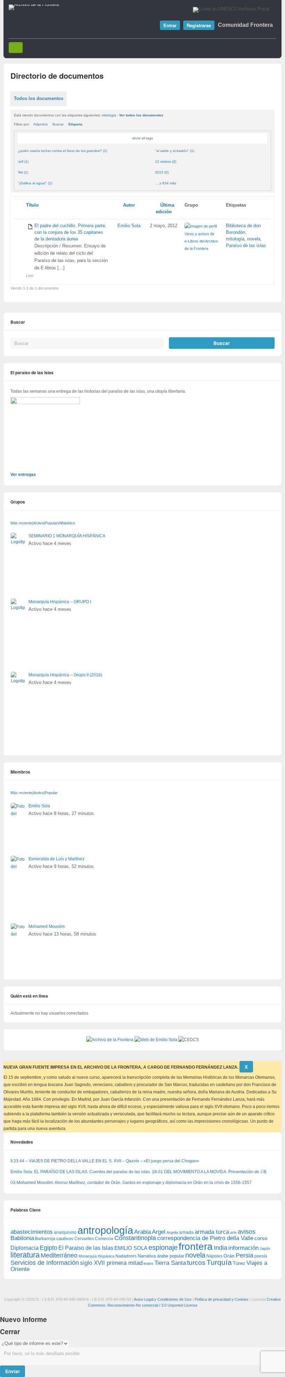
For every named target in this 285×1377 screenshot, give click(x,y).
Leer (30, 276)
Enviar (12, 1371)
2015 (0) (162, 172)
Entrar (170, 25)
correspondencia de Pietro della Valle (205, 1238)
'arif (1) (23, 161)
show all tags (142, 138)
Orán (229, 1256)
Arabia (142, 1232)
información (243, 1248)
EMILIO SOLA (130, 1248)
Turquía (219, 1262)
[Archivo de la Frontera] (34, 4)
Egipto (48, 1247)
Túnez (239, 1263)
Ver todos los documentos (141, 115)
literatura (25, 1255)
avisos (246, 1231)
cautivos (64, 1238)
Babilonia (22, 1238)
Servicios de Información (44, 1262)
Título (32, 205)
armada (186, 1232)
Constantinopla (135, 1237)
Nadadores (126, 1256)
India (220, 1247)
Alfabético (67, 523)
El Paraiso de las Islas (85, 1248)
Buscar (58, 124)
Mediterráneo (59, 1255)
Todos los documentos (38, 98)
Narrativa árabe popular (161, 1256)
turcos (196, 1262)
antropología (105, 1230)
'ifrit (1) (23, 172)
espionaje (163, 1247)
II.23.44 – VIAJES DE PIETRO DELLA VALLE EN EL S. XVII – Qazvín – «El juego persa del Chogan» (104, 1161)
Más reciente (21, 523)
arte (233, 1232)
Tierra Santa (170, 1263)
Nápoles (214, 1256)
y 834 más (168, 183)
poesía (260, 1256)
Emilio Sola (128, 225)
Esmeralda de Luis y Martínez (56, 858)
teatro (148, 1263)
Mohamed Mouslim (46, 926)
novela (253, 239)
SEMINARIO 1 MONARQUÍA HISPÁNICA (66, 535)
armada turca (212, 1232)
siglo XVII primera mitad (111, 1263)
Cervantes (84, 1238)
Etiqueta (75, 124)
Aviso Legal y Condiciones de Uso (163, 1299)
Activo (38, 523)
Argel (158, 1232)
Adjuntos (40, 124)
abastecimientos (31, 1232)
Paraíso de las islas (246, 245)
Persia (244, 1255)
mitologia (109, 115)
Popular (51, 523)
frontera (196, 1246)
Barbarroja (45, 1238)
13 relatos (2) (165, 161)
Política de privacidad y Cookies (222, 1299)
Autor (129, 205)
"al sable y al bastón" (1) (174, 151)
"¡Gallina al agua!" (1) (35, 183)
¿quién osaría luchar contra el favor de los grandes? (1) (62, 151)
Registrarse (199, 25)
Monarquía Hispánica (96, 1256)
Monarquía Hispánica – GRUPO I (59, 601)
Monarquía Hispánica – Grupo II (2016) (65, 674)
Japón (265, 1248)
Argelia (172, 1232)
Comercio (104, 1238)
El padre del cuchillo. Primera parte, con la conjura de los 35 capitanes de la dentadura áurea (70, 232)
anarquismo (65, 1232)
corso (260, 1238)
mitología (235, 239)
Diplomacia (24, 1248)
